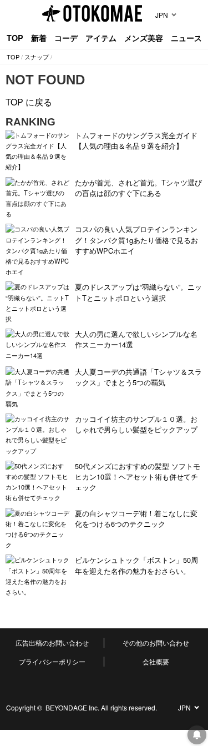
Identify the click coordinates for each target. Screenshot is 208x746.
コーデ (66, 37)
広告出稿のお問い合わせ (52, 642)
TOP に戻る (29, 101)
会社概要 (156, 661)
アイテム (100, 37)
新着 (39, 37)
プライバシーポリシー (52, 661)
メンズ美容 (143, 37)
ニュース (186, 37)
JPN (161, 14)
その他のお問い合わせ (156, 642)
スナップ (36, 56)
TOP (15, 37)
